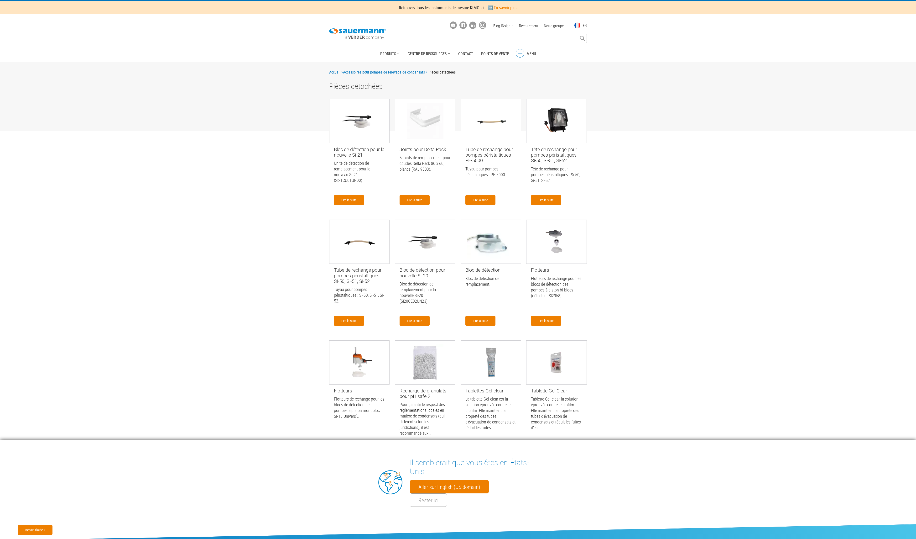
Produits (388, 53)
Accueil (334, 72)
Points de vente (495, 53)
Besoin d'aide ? (35, 530)
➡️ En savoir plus (502, 8)
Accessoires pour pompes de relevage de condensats (384, 72)
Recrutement (528, 25)
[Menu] (520, 53)
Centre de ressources (427, 53)
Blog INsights (503, 25)
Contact (465, 53)
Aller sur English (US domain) (449, 487)
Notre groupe (554, 25)
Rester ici (428, 500)
